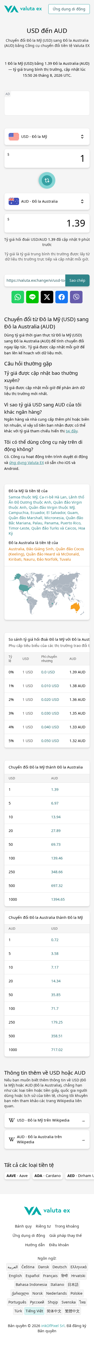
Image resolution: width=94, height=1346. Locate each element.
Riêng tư (43, 1226)
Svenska (69, 1302)
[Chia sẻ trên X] (47, 297)
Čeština (27, 1266)
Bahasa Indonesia (31, 1284)
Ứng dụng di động (69, 8)
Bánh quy (23, 1226)
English (15, 1275)
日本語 (73, 1284)
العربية (13, 1266)
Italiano (57, 1284)
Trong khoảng (67, 1226)
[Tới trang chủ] (23, 9)
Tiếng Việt (34, 1310)
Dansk (43, 1266)
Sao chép (77, 280)
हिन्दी (64, 1275)
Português (17, 1302)
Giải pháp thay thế (65, 1235)
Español (32, 1275)
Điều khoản (59, 1244)
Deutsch (59, 1266)
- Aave (17, 1175)
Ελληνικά (78, 1266)
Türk (18, 1310)
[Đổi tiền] (47, 180)
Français (50, 1275)
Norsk (37, 1293)
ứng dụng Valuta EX (26, 462)
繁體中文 (72, 1310)
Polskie (76, 1293)
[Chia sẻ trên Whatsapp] (17, 297)
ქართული (20, 1293)
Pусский (37, 1302)
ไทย (82, 1302)
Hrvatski (78, 1275)
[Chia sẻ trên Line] (32, 297)
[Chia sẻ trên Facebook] (61, 297)
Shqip (53, 1302)
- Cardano (47, 1175)
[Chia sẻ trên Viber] (76, 297)
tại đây (71, 430)
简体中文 (54, 1310)
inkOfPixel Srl (52, 1325)
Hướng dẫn (35, 1244)
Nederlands (56, 1293)
